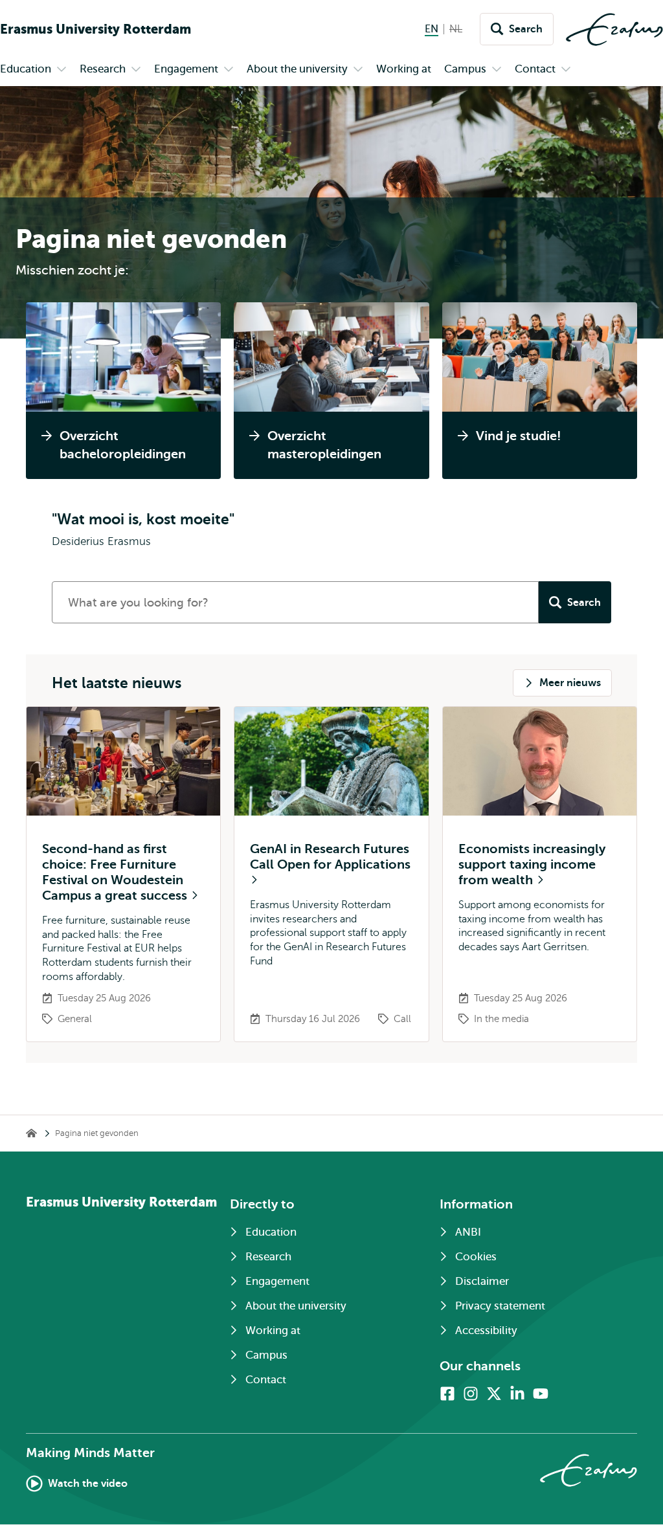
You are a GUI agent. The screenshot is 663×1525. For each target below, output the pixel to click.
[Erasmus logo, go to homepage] (614, 29)
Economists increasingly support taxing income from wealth (531, 864)
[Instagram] (470, 1393)
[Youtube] (540, 1393)
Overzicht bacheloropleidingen (123, 445)
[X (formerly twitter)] (494, 1393)
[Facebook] (447, 1393)
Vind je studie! (518, 436)
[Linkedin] (517, 1393)
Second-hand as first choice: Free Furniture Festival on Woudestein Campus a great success (116, 872)
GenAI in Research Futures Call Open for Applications (330, 856)
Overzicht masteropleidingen (324, 445)
